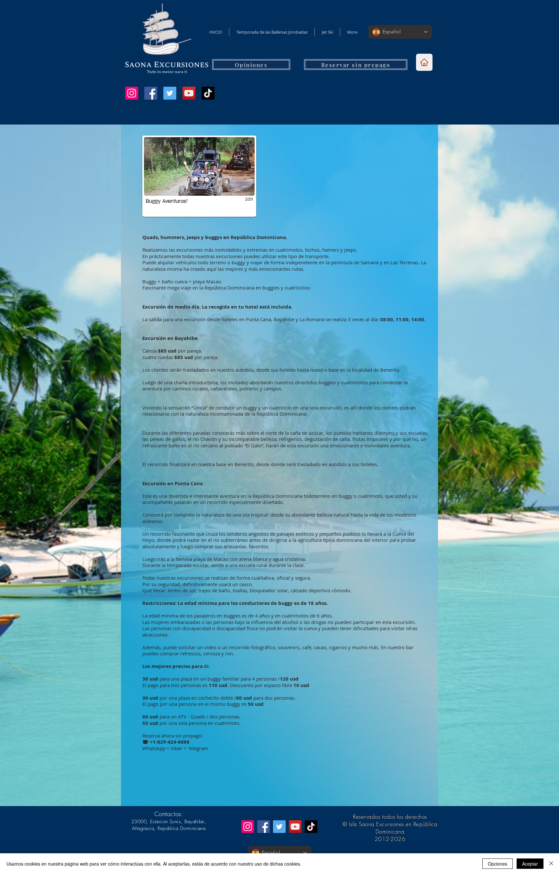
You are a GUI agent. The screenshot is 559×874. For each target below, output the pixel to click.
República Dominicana (181, 828)
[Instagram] (131, 93)
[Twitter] (169, 93)
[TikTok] (208, 93)
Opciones (497, 863)
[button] (209, 176)
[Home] (424, 62)
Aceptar (530, 863)
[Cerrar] (551, 863)
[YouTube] (188, 93)
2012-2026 (390, 839)
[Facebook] (150, 93)
